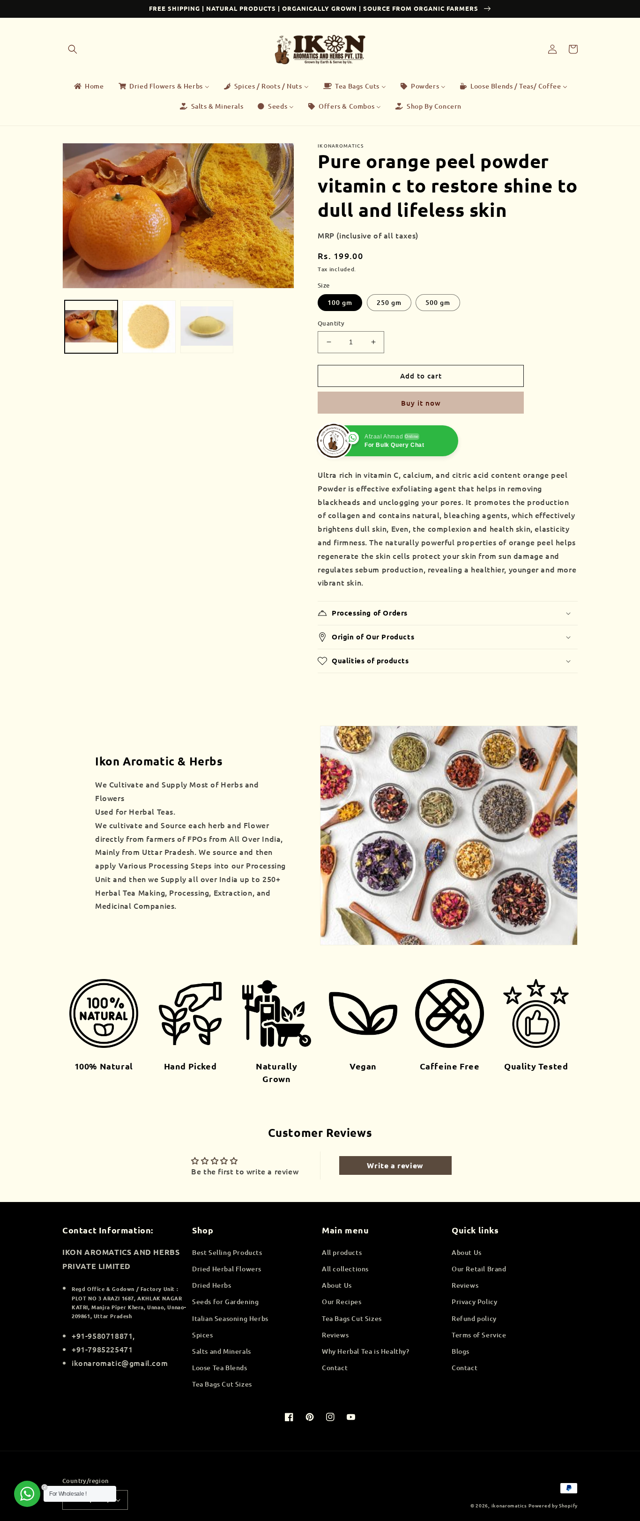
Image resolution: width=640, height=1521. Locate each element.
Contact (335, 1367)
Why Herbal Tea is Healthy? (365, 1351)
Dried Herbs (211, 1285)
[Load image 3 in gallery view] (206, 326)
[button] (72, 49)
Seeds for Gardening (225, 1301)
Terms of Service (479, 1334)
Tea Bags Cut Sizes (222, 1384)
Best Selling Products (227, 1252)
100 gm (339, 302)
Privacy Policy (474, 1301)
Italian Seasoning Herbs (230, 1318)
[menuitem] (88, 86)
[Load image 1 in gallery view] (91, 326)
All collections (345, 1268)
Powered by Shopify (553, 1505)
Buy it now (421, 403)
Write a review (395, 1165)
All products (342, 1252)
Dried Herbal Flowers (226, 1268)
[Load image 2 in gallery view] (148, 326)
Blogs (460, 1351)
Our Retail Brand (479, 1268)
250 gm (389, 302)
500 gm (437, 302)
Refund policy (474, 1318)
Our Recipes (342, 1301)
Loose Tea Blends (219, 1367)
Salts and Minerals (221, 1351)
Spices (202, 1334)
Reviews (335, 1334)
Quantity (331, 323)
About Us (337, 1285)
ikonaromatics (509, 1505)
